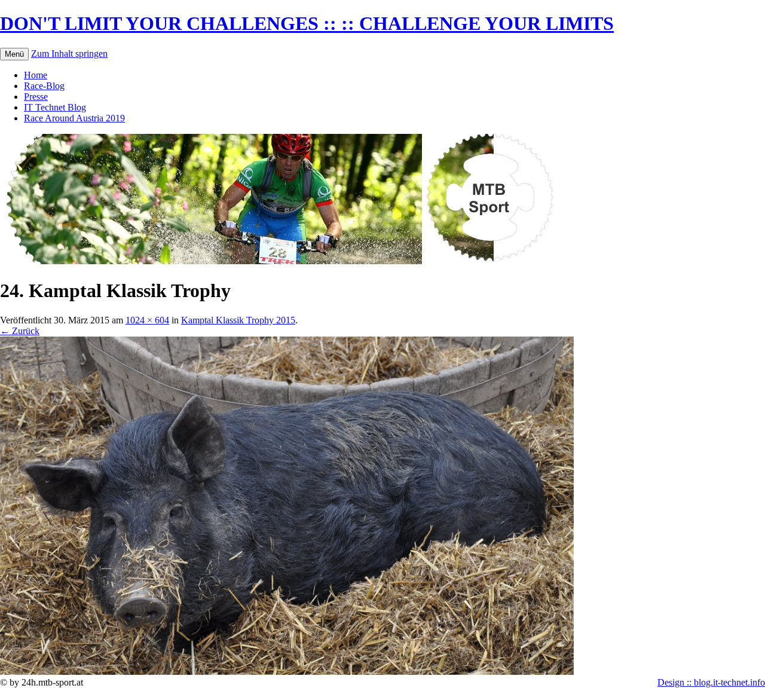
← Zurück (19, 331)
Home (35, 75)
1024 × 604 (147, 320)
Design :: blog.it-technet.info (711, 682)
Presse (36, 96)
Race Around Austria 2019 (74, 118)
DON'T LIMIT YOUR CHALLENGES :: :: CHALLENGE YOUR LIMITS (307, 23)
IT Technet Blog (55, 107)
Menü (14, 54)
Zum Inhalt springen (69, 53)
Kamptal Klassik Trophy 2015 (238, 320)
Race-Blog (44, 86)
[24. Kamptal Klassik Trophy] (287, 671)
